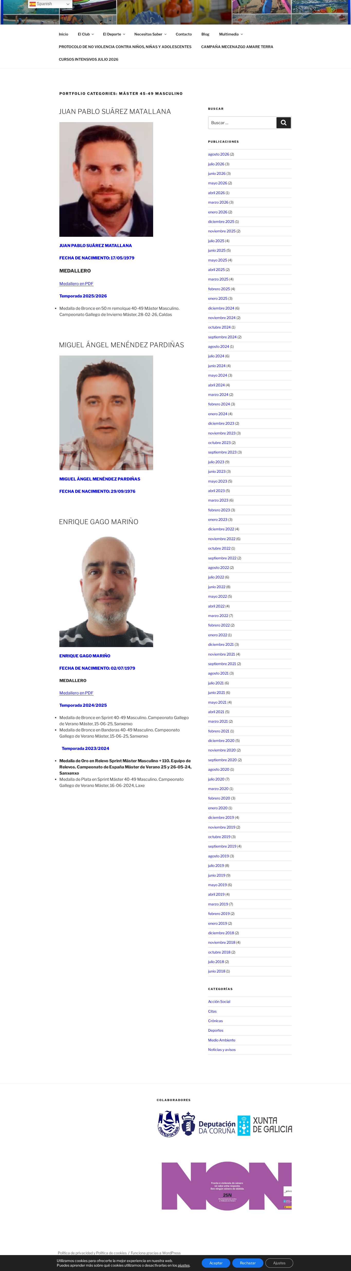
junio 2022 (216, 587)
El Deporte (112, 34)
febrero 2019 (219, 913)
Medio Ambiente (221, 1040)
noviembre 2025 (222, 231)
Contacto (184, 34)
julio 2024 (216, 356)
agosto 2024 (218, 346)
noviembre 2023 (222, 433)
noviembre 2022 (221, 539)
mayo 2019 (217, 885)
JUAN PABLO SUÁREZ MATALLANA (115, 111)
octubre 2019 (219, 836)
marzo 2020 (218, 788)
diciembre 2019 (221, 817)
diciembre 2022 (221, 529)
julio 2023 (216, 462)
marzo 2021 (218, 721)
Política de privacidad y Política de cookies (92, 1253)
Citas (212, 1011)
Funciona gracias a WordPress (156, 1253)
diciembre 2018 (221, 933)
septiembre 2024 (222, 337)
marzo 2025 (218, 279)
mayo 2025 (217, 260)
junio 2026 (217, 173)
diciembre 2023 (221, 423)
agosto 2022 (218, 567)
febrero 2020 (219, 798)
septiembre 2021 (222, 663)
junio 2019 (216, 875)
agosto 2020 (218, 769)
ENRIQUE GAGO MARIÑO (98, 522)
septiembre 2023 (222, 452)
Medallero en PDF (76, 283)
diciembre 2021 (221, 644)
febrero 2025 (219, 289)
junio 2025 (217, 250)
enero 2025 (217, 298)
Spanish (44, 4)
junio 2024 (217, 366)
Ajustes (279, 1263)
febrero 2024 (219, 404)
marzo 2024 (218, 394)
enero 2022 (217, 635)
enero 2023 (217, 519)
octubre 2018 (219, 952)
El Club (84, 34)
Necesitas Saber (148, 34)
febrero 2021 (218, 731)
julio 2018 (216, 961)
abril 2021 (216, 712)
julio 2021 (216, 683)
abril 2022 (216, 606)
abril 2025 (216, 269)
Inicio (63, 34)
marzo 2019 (218, 904)
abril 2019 (216, 894)
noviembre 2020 (222, 750)
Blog (205, 34)
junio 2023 (217, 471)
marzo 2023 (218, 500)
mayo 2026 (217, 183)
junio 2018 (216, 971)
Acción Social (219, 1001)
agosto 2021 (218, 673)
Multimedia (229, 34)
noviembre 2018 (221, 942)
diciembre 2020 (221, 740)
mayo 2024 (217, 375)
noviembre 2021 (221, 654)
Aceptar (216, 1263)
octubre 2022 (219, 548)
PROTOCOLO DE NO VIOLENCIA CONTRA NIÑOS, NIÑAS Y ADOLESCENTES (125, 46)
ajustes (184, 1265)
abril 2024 (216, 385)
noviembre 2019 (221, 827)
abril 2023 (216, 490)
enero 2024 (217, 414)
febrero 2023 (219, 510)
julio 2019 (216, 865)
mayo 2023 (217, 481)
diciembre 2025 (221, 221)
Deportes (215, 1030)
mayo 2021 (217, 702)
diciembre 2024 (221, 308)
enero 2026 (217, 212)
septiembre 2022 (222, 558)
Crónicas (215, 1021)
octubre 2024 (219, 327)
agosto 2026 (218, 154)
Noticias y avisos (222, 1049)
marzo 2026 (218, 202)
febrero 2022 (219, 625)
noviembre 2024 (222, 317)
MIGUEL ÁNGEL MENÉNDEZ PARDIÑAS (121, 345)
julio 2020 (216, 779)
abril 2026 (216, 192)
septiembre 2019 (222, 846)
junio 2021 (216, 692)
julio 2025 (216, 241)
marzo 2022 (218, 615)
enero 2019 (217, 923)
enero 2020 (218, 808)
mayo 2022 (217, 596)
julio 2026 (216, 164)
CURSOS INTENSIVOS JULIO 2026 (88, 59)
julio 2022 (216, 577)
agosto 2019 (218, 856)
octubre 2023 (219, 442)
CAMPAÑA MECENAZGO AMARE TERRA (237, 46)
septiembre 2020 (222, 760)
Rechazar (248, 1263)
